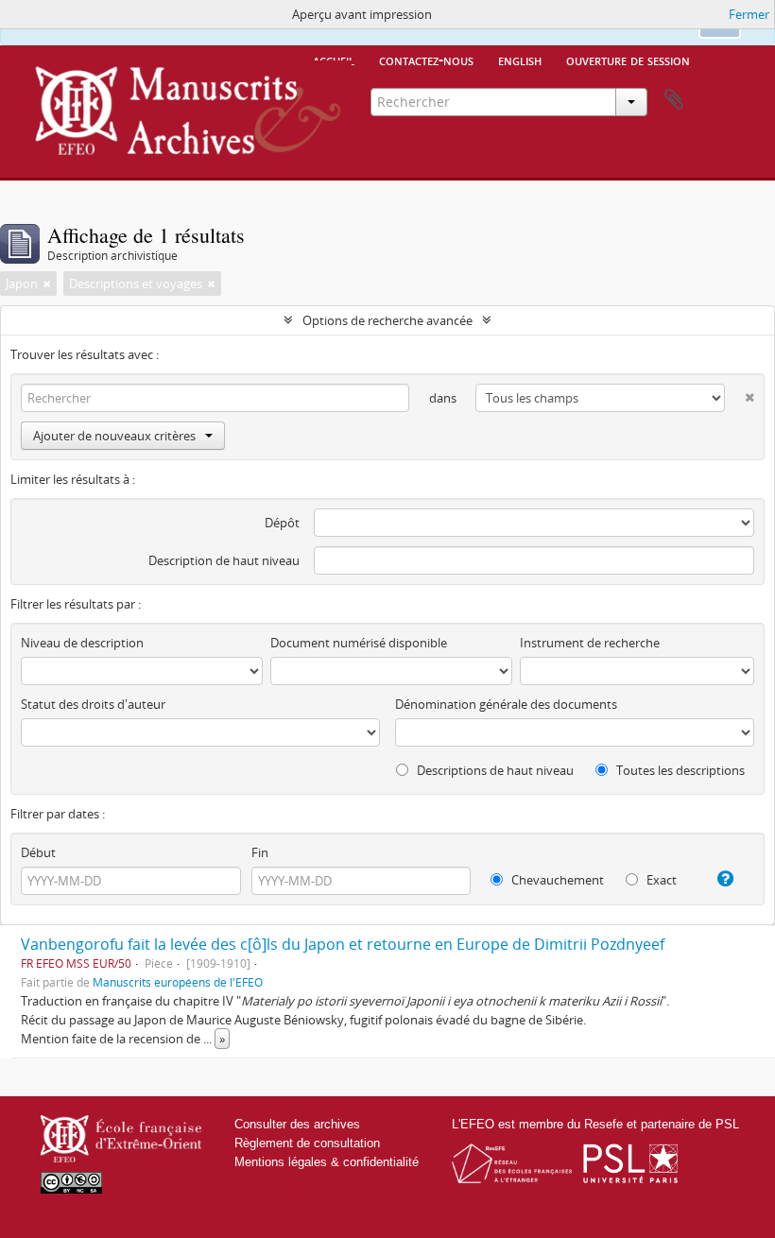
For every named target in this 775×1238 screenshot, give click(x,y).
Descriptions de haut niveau (494, 770)
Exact (660, 879)
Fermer (749, 14)
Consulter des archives (297, 1124)
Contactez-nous (426, 59)
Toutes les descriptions (679, 770)
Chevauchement (556, 879)
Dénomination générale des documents (506, 704)
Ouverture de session (628, 59)
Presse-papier (674, 100)
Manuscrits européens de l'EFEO (178, 981)
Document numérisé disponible (358, 642)
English (520, 59)
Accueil (333, 59)
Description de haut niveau (224, 560)
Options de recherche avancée (387, 320)
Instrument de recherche (590, 642)
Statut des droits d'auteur (93, 704)
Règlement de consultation (307, 1143)
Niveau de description (82, 642)
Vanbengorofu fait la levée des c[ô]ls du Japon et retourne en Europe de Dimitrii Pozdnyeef (342, 944)
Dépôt (282, 522)
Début (38, 852)
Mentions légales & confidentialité (326, 1162)
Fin (259, 852)
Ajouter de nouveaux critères (114, 435)
